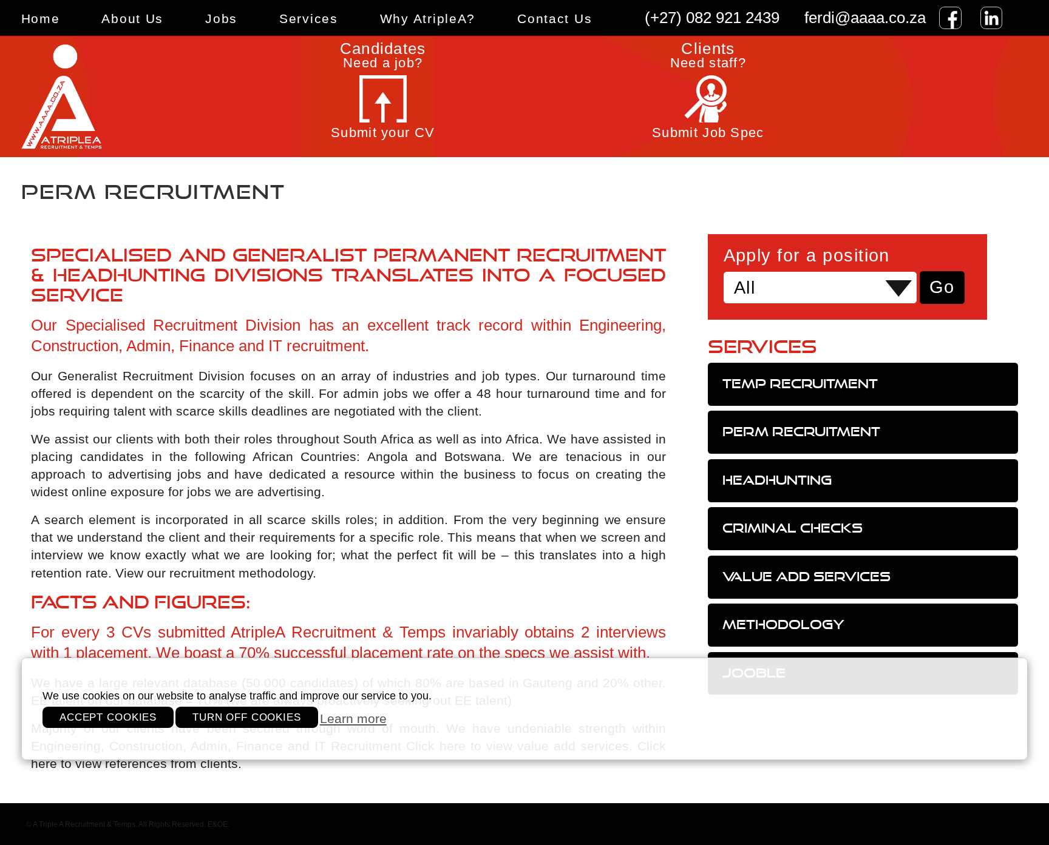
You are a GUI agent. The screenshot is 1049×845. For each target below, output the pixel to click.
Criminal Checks (792, 528)
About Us (132, 18)
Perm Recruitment (801, 431)
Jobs (221, 18)
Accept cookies (108, 718)
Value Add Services (806, 576)
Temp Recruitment (800, 383)
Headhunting (777, 480)
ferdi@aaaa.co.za (865, 17)
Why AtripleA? (427, 18)
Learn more (353, 719)
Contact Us (554, 18)
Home (40, 18)
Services (308, 18)
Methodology (783, 624)
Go (942, 287)
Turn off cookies (246, 718)
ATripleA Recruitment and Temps (120, 96)
